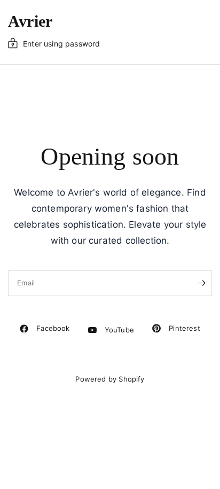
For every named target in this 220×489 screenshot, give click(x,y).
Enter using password (61, 43)
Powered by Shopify (109, 379)
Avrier (30, 21)
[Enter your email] (201, 283)
